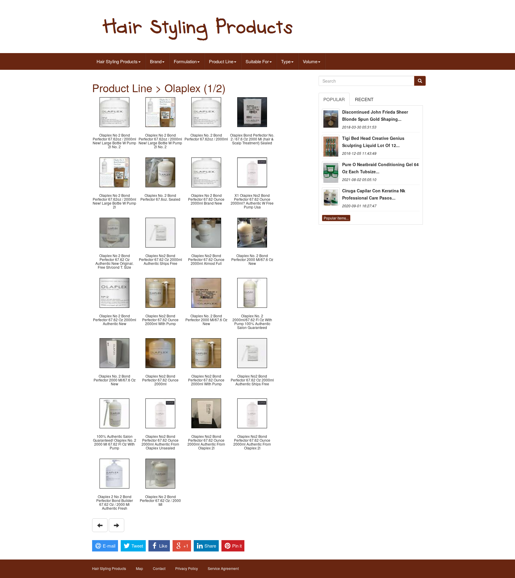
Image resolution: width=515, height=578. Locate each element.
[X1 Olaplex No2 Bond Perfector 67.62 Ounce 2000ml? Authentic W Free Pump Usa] (252, 172)
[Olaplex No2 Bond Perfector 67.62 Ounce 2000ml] (160, 352)
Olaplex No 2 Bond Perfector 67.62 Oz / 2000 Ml (160, 500)
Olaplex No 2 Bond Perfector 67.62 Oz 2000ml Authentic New (114, 319)
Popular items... (336, 217)
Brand (156, 61)
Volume (310, 61)
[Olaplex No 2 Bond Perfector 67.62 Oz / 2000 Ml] (160, 473)
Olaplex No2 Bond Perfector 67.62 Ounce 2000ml (160, 379)
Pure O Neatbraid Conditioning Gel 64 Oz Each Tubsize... (380, 167)
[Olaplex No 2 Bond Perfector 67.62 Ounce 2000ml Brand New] (206, 172)
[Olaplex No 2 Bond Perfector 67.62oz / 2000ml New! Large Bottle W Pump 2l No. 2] (114, 111)
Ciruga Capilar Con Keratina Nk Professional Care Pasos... (373, 194)
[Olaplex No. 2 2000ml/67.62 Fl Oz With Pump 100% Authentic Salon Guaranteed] (252, 292)
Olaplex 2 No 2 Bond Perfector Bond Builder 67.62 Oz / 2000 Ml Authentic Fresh (114, 502)
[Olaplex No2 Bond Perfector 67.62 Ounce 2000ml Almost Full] (206, 232)
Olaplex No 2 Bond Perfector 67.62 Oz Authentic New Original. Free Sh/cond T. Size (114, 261)
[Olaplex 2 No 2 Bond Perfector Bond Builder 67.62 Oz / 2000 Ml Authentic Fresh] (114, 473)
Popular (334, 99)
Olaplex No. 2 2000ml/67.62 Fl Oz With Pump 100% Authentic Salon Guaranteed (252, 321)
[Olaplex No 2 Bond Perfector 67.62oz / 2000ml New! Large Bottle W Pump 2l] (114, 172)
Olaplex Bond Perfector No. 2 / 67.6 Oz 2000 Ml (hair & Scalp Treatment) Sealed (252, 138)
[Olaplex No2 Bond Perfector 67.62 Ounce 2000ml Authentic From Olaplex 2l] (206, 412)
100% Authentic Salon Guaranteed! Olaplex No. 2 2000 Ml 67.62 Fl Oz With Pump (114, 442)
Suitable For (257, 61)
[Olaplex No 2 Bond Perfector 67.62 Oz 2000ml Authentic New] (114, 292)
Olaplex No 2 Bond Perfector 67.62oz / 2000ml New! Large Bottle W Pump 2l (114, 201)
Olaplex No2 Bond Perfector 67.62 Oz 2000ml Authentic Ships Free (160, 259)
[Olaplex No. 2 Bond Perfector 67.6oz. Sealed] (160, 172)
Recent (364, 99)
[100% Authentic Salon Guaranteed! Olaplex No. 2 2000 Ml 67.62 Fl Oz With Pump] (114, 412)
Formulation (185, 61)
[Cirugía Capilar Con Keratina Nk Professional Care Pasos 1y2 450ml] (331, 196)
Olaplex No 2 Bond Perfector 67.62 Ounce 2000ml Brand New (206, 199)
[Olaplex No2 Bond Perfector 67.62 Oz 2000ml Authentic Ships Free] (160, 232)
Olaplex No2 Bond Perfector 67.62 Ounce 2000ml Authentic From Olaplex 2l (206, 442)
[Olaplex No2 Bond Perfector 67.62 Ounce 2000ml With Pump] (160, 292)
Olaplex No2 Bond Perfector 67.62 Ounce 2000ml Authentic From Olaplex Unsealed (160, 442)
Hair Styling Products (117, 61)
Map (139, 568)
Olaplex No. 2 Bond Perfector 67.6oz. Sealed (160, 197)
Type (286, 61)
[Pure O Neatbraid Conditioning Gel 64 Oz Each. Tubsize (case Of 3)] (331, 170)
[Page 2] (100, 525)
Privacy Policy (186, 568)
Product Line (221, 61)
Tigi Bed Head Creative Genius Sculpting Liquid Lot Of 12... (373, 141)
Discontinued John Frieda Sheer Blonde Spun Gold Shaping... (375, 115)
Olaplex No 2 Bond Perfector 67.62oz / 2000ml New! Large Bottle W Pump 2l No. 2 (114, 140)
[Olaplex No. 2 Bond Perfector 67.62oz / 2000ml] (206, 111)
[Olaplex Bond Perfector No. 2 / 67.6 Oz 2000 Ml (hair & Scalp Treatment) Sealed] (252, 111)
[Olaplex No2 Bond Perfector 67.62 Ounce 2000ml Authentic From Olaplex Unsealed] (160, 412)
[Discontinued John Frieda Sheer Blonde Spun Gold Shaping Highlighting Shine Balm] (331, 117)
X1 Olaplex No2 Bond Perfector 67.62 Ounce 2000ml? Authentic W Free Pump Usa (252, 201)
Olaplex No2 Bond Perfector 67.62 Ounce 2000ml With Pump (160, 319)
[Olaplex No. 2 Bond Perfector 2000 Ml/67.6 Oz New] (252, 232)
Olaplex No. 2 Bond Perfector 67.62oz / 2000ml (206, 136)
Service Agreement (223, 568)
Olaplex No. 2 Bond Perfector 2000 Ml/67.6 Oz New (252, 259)
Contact (159, 568)
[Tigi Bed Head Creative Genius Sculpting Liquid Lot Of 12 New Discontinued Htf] (331, 144)
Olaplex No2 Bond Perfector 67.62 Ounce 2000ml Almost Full (206, 259)
